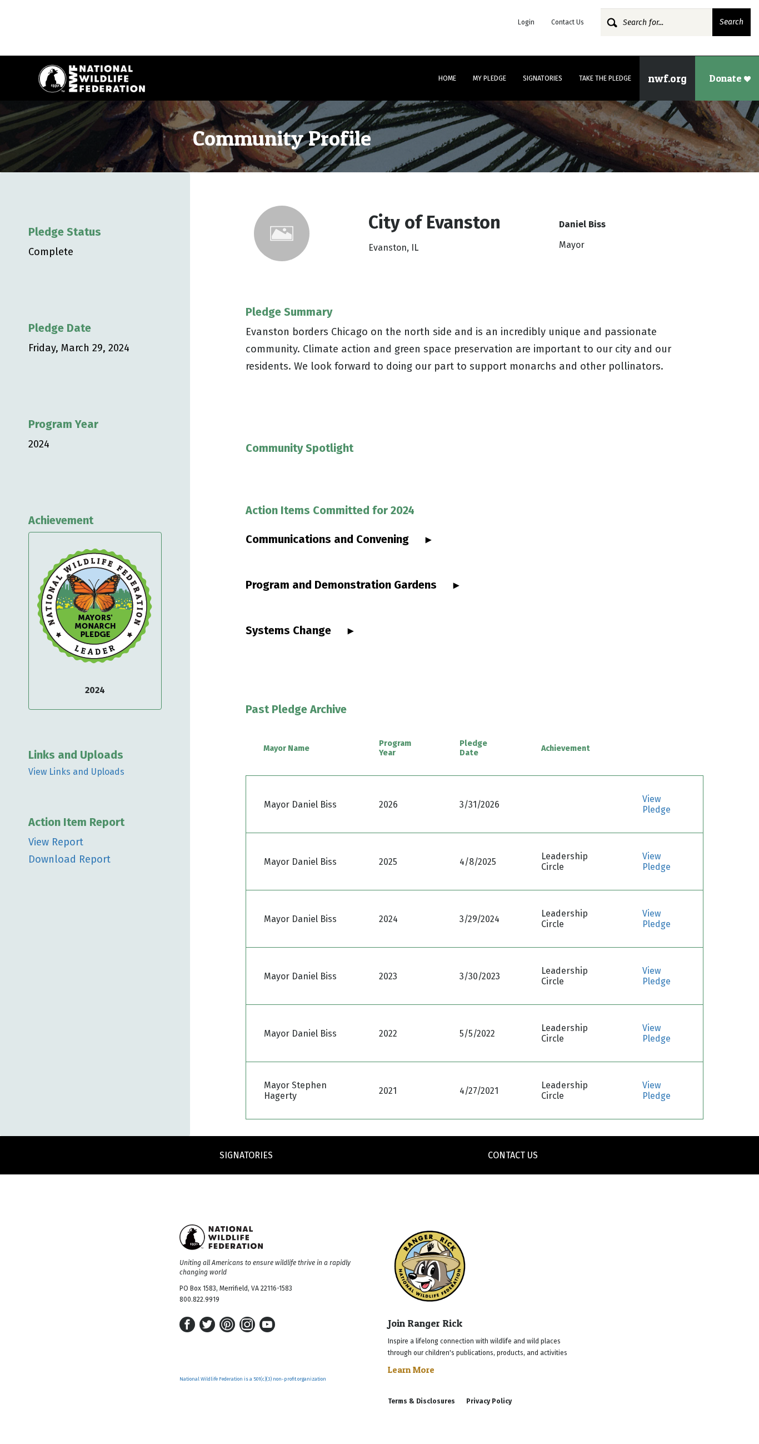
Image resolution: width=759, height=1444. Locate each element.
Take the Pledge (605, 78)
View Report (55, 842)
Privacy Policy (489, 1401)
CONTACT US (513, 1155)
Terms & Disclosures (421, 1401)
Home (447, 78)
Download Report (69, 859)
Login (526, 22)
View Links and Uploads (76, 771)
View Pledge (656, 804)
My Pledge (489, 78)
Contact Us (567, 22)
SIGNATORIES (246, 1155)
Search (731, 22)
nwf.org (667, 78)
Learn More (411, 1369)
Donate (726, 78)
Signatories (542, 78)
